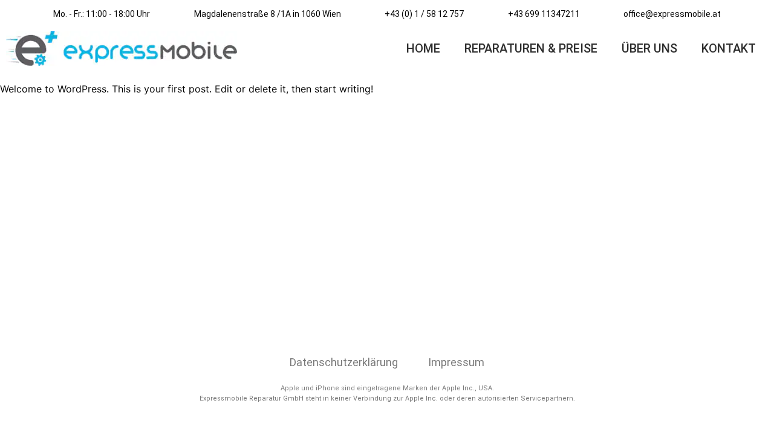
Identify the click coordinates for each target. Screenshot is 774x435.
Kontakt (728, 48)
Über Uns (649, 48)
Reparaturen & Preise (530, 48)
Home (423, 48)
